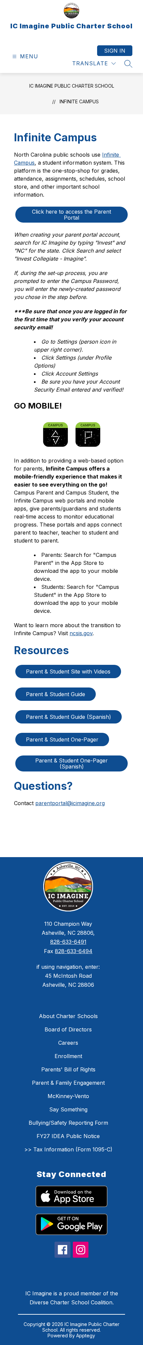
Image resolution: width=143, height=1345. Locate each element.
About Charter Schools (68, 1016)
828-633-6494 (73, 951)
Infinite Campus (79, 101)
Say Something (68, 1109)
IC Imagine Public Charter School (71, 86)
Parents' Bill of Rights (68, 1069)
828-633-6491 (68, 941)
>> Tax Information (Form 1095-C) (68, 1149)
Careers (68, 1042)
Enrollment (68, 1056)
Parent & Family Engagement (68, 1082)
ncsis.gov (81, 633)
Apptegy (85, 1335)
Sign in (114, 50)
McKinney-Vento (68, 1096)
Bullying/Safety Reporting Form (68, 1122)
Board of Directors (68, 1029)
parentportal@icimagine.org (70, 803)
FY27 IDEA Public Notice (68, 1136)
